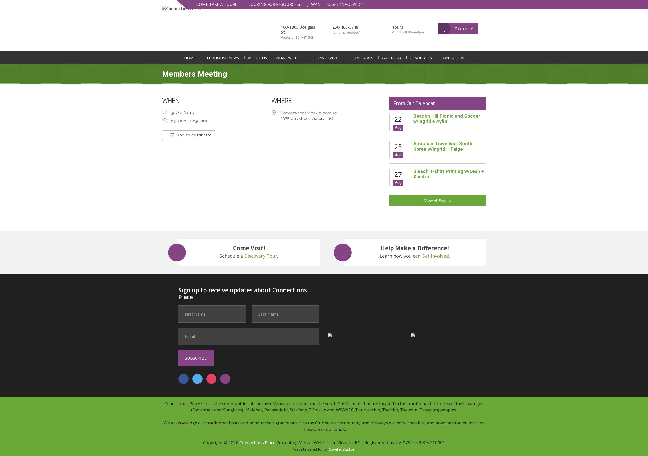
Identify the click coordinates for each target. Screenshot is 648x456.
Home (190, 57)
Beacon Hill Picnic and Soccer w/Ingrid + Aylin (446, 118)
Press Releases (220, 84)
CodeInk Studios (342, 449)
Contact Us (452, 57)
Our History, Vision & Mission (289, 84)
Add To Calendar (192, 135)
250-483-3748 (345, 27)
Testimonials (359, 57)
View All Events (437, 200)
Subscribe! (196, 358)
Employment (301, 84)
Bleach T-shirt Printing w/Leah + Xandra (448, 173)
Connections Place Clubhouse (308, 113)
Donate (464, 29)
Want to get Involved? (336, 4)
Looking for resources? (274, 4)
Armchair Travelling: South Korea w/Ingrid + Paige (442, 146)
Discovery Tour (260, 256)
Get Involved (323, 57)
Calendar (391, 57)
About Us (257, 57)
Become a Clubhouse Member (343, 84)
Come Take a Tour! (216, 4)
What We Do (288, 57)
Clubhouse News (222, 57)
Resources (421, 57)
